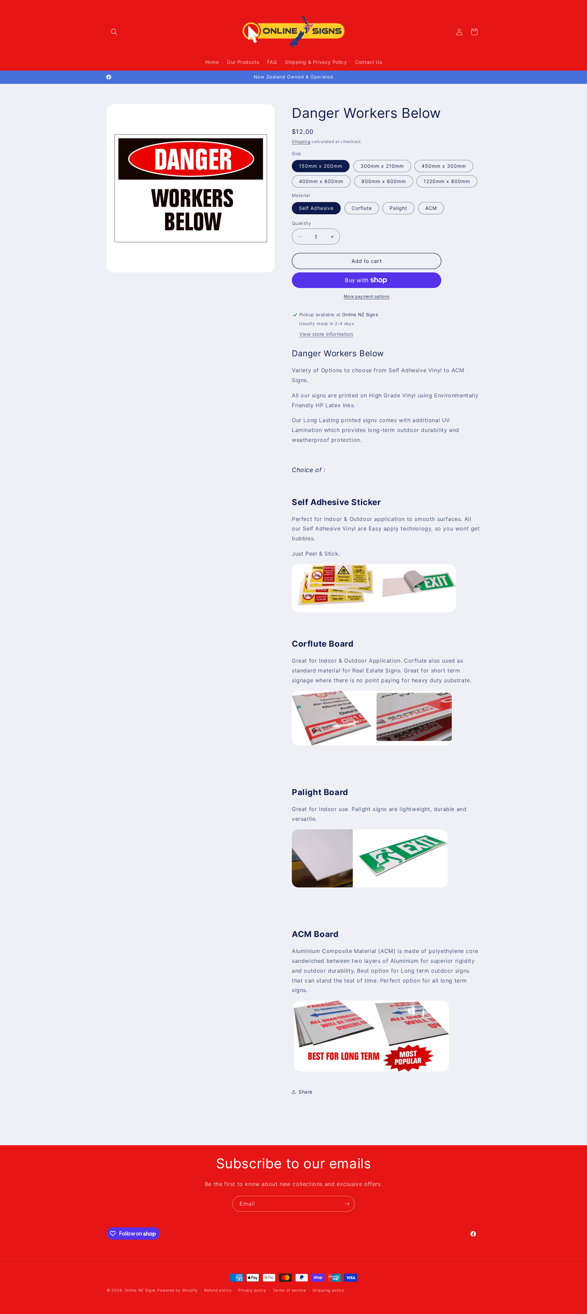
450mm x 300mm (444, 166)
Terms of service (289, 1290)
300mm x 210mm (382, 166)
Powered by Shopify (177, 1290)
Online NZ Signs (140, 1290)
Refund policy (217, 1290)
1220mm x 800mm (447, 181)
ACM (431, 208)
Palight (398, 208)
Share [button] (306, 1092)
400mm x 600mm (321, 181)
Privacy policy (252, 1290)
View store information (326, 334)
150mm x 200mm (320, 166)
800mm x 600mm (383, 181)
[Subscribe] (346, 1204)
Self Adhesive (316, 208)
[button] (114, 31)
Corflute (362, 208)
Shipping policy (328, 1290)
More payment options (367, 296)
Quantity (301, 223)
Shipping (301, 141)
